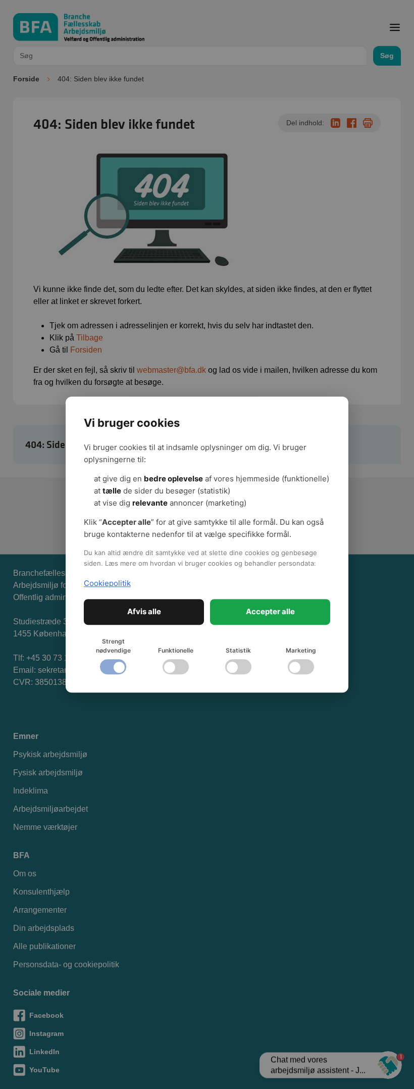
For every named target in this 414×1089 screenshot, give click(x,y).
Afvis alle (144, 611)
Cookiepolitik (107, 583)
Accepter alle (270, 611)
